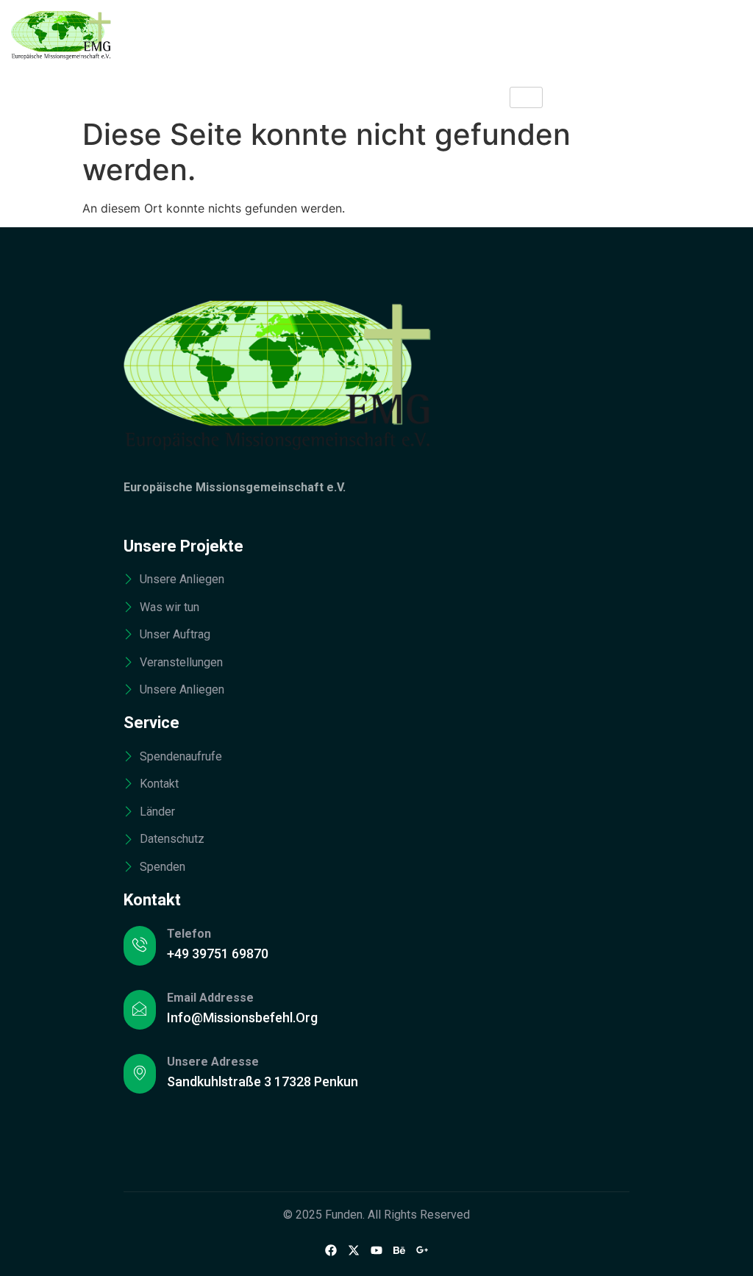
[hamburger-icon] (526, 97)
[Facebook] (331, 1249)
